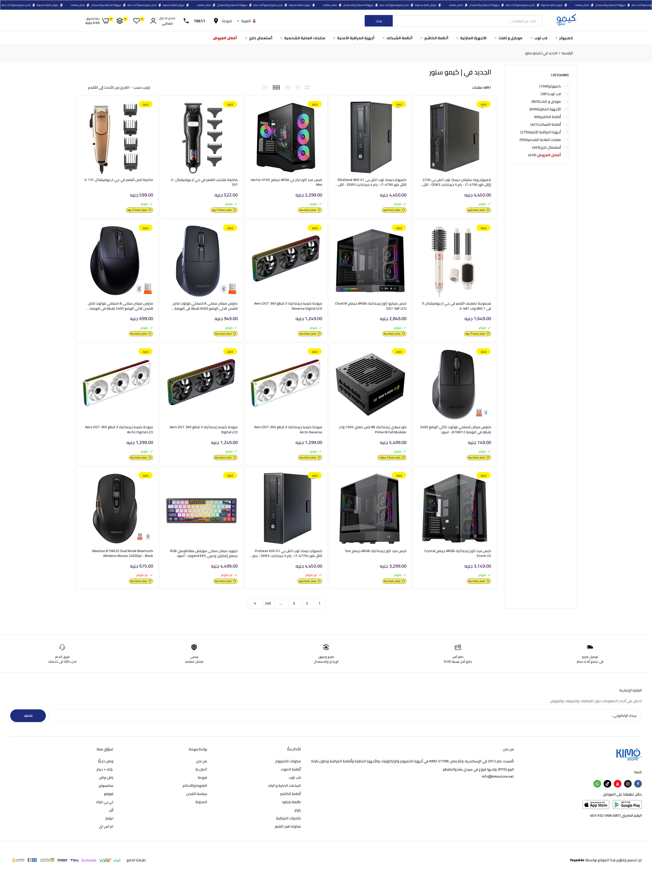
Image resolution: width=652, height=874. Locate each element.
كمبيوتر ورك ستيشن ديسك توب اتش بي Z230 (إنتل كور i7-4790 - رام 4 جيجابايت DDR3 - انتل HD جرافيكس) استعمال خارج (457, 182)
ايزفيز (109, 818)
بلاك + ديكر (105, 769)
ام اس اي (106, 826)
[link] (428, 109)
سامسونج (106, 785)
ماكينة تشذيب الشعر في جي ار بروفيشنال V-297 (204, 182)
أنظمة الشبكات (399, 38)
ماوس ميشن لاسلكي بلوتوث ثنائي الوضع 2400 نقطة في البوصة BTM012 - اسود (455, 430)
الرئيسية (567, 53)
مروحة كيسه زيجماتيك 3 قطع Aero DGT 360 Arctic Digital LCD (119, 430)
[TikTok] (607, 784)
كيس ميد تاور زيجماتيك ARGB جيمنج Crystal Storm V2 (457, 553)
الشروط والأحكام (195, 785)
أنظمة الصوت (291, 769)
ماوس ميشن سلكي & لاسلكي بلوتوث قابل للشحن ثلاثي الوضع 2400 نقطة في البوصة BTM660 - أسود (120, 306)
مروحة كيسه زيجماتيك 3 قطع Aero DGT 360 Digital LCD (204, 430)
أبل (111, 810)
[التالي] (255, 603)
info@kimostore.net (498, 776)
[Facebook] (638, 784)
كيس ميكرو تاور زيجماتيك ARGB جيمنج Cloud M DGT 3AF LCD (370, 306)
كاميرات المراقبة (288, 818)
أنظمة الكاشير (436, 38)
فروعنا (202, 777)
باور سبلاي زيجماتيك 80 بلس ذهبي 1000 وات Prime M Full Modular (372, 430)
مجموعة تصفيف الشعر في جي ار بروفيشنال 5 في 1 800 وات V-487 (456, 306)
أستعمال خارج (260, 38)
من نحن (201, 761)
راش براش (106, 777)
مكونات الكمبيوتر (288, 761)
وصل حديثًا (105, 761)
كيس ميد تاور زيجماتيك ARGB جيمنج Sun (375, 551)
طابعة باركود (291, 802)
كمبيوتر (566, 38)
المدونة (201, 802)
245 (268, 603)
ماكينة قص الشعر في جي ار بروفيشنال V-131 (118, 180)
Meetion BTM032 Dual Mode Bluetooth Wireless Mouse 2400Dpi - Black (122, 553)
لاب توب (540, 38)
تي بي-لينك (104, 802)
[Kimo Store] (566, 21)
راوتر (297, 810)
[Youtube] (617, 784)
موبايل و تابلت (510, 38)
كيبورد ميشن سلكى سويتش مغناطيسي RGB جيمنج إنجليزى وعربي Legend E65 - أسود (204, 553)
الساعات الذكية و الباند (284, 785)
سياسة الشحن (196, 793)
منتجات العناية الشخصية (304, 38)
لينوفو (108, 793)
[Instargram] (628, 784)
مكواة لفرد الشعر (288, 826)
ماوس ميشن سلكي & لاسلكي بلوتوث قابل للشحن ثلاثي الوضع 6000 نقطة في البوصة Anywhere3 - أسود (205, 306)
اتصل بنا (201, 769)
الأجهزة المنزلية (472, 38)
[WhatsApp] (597, 784)
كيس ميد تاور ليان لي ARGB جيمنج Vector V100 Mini (286, 182)
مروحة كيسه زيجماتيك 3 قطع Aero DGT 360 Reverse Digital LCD (288, 306)
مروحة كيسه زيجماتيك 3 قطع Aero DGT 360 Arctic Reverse (288, 430)
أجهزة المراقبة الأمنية (355, 38)
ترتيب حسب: (141, 87)
